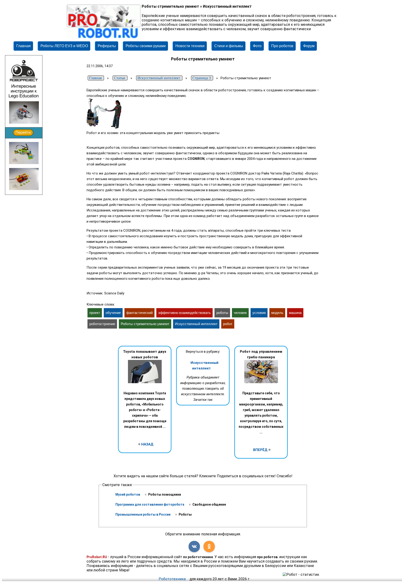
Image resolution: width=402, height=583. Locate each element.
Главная (23, 46)
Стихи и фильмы (228, 46)
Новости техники (189, 46)
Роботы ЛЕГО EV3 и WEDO (64, 46)
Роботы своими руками (146, 46)
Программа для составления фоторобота (150, 504)
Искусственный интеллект (204, 365)
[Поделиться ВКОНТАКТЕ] (194, 546)
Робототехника (172, 579)
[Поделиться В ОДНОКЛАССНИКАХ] (209, 546)
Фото (257, 46)
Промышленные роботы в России (143, 514)
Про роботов (282, 46)
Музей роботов (128, 494)
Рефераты (107, 46)
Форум (309, 46)
